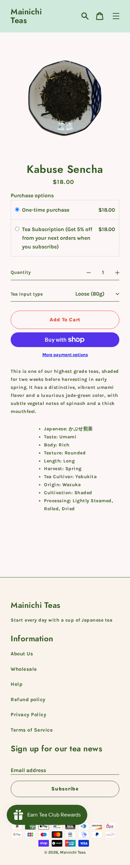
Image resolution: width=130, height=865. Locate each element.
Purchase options (32, 195)
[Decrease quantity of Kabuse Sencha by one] (89, 272)
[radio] (17, 210)
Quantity (21, 272)
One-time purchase (45, 210)
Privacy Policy (28, 715)
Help (16, 684)
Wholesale (24, 669)
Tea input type (27, 294)
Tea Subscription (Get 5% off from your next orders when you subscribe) (57, 237)
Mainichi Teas (26, 16)
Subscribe (65, 789)
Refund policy (28, 699)
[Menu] (116, 16)
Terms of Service (32, 730)
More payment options (65, 354)
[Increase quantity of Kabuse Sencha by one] (117, 272)
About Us (22, 654)
